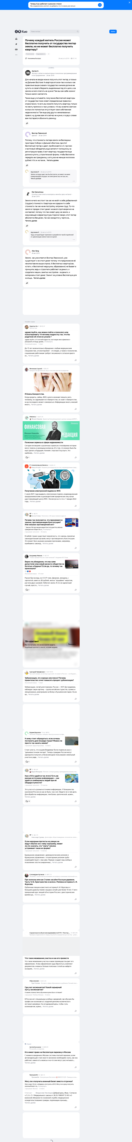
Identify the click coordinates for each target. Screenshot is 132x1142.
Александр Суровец (38, 837)
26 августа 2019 (46, 172)
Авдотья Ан (33, 326)
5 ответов (44, 851)
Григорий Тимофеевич (37, 672)
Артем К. (35, 71)
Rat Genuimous (37, 192)
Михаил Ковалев (37, 419)
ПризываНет (33, 1075)
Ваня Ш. (35, 1088)
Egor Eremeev (36, 983)
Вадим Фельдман (37, 771)
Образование (34, 981)
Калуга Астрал (36, 467)
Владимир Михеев (35, 555)
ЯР (30, 513)
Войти (113, 31)
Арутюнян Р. (35, 172)
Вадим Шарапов (35, 732)
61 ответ (41, 574)
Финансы (32, 417)
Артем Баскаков (35, 1047)
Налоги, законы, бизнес (37, 1141)
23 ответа (44, 532)
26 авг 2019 (50, 75)
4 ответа (51, 67)
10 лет (43, 732)
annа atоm (36, 532)
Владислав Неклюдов (44, 1093)
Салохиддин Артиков (36, 874)
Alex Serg (35, 251)
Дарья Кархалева (38, 745)
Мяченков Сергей (35, 369)
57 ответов (44, 785)
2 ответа (41, 1088)
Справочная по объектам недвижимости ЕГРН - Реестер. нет (49, 933)
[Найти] (77, 31)
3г (38, 326)
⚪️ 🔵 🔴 (28, 571)
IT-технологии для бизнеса (38, 465)
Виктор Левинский (39, 133)
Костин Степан (36, 516)
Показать (71, 644)
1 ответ (40, 344)
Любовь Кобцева (38, 995)
